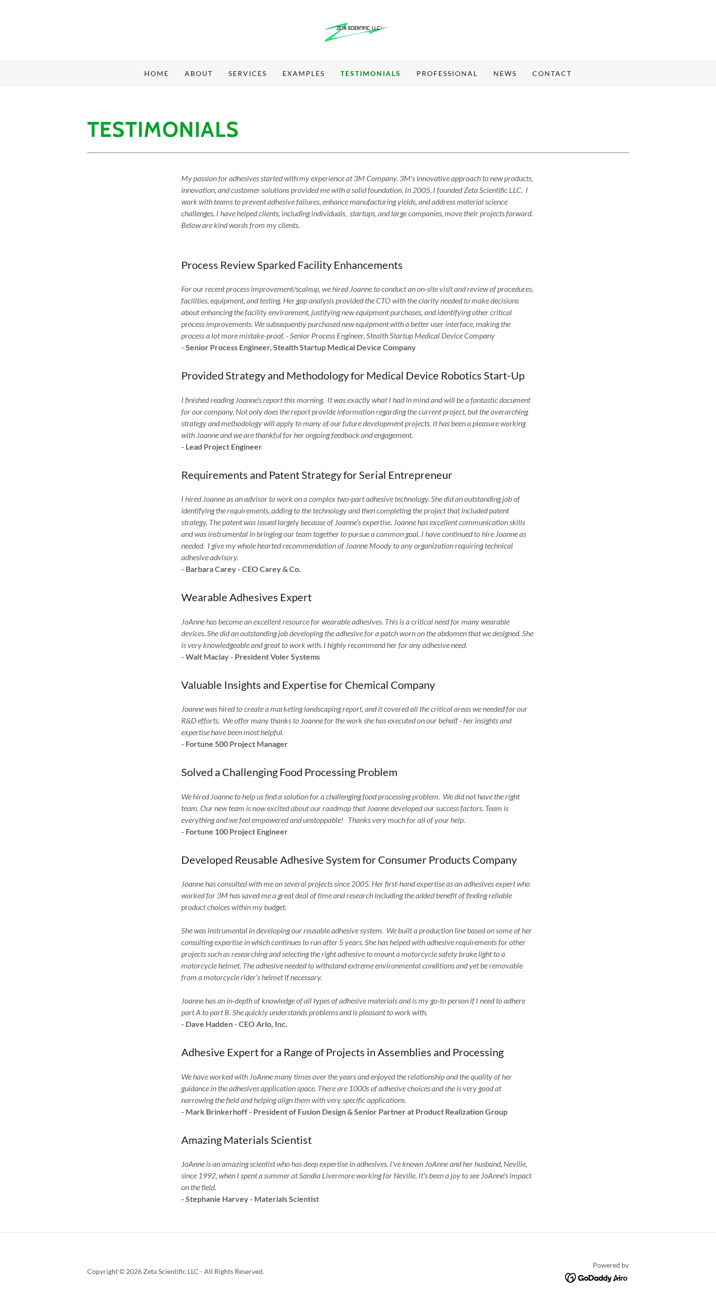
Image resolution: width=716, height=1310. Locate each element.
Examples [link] (304, 73)
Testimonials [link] (370, 73)
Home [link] (156, 73)
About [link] (199, 73)
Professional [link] (447, 73)
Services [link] (247, 73)
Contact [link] (552, 73)
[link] (358, 29)
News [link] (505, 73)
